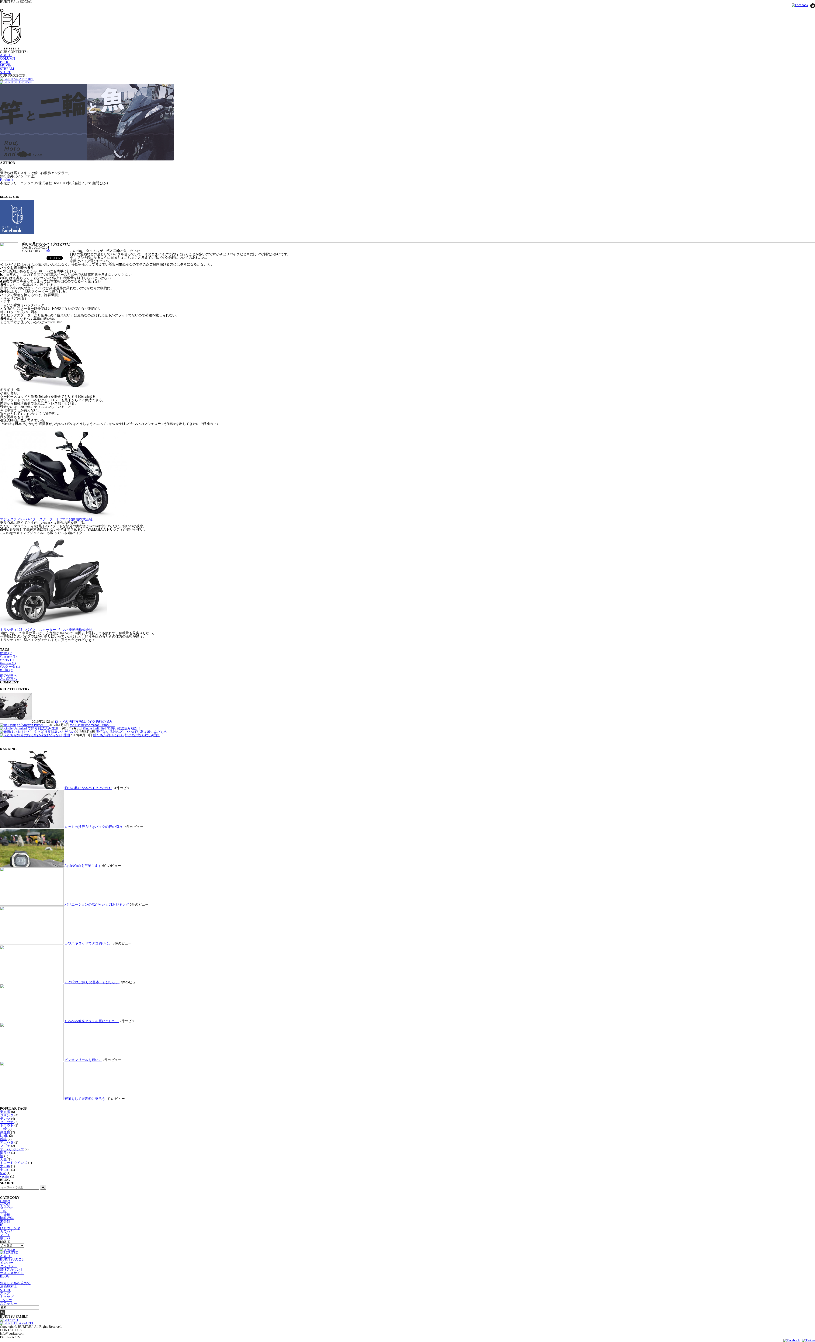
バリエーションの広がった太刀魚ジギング (97, 904)
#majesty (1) (8, 656)
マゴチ (5, 1146)
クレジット (8, 1266)
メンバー (7, 1263)
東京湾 (5, 1112)
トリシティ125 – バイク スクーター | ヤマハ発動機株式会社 (46, 629)
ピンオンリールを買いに (83, 1060)
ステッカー (8, 1303)
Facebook (6, 179)
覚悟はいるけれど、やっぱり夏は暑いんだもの (131, 732)
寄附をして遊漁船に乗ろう (85, 1098)
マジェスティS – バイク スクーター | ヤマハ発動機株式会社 (46, 519)
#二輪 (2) (6, 670)
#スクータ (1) (10, 666)
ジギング (7, 1115)
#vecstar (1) (8, 663)
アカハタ (7, 1142)
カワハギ (7, 1231)
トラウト (7, 1125)
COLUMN (7, 58)
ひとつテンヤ (10, 1228)
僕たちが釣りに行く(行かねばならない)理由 (126, 735)
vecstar (4, 1176)
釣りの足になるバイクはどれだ (88, 788)
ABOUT (6, 55)
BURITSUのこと (12, 1259)
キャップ (7, 1296)
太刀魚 (5, 1166)
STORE (5, 72)
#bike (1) (6, 653)
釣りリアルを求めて (15, 1283)
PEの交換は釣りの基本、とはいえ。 (92, 982)
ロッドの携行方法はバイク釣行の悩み (83, 721)
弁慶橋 (5, 1132)
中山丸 (5, 1169)
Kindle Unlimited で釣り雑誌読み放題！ (112, 728)
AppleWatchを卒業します (82, 865)
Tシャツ (6, 1300)
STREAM (7, 68)
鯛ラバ (5, 1152)
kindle (4, 1135)
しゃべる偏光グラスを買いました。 (92, 1021)
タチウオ (7, 1122)
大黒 (3, 1159)
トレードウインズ (13, 1163)
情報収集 (7, 1218)
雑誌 (3, 1139)
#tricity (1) (7, 660)
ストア (5, 1293)
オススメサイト (12, 1273)
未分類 (5, 1221)
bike (3, 1173)
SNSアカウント (11, 1269)
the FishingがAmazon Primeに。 (92, 725)
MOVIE (5, 65)
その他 (5, 1204)
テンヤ (5, 1118)
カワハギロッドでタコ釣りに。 (88, 943)
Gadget (5, 1201)
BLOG (5, 62)
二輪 (46, 251)
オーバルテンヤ (12, 1149)
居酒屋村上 (8, 1286)
